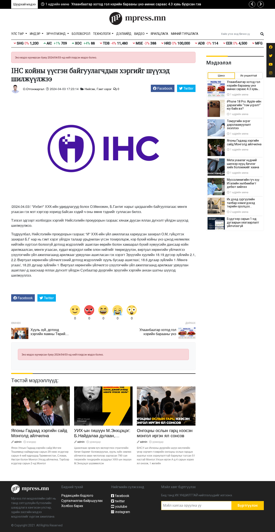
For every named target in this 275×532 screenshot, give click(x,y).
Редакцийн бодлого (77, 496)
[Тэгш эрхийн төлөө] (30, 488)
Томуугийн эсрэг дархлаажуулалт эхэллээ (239, 124)
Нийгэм (90, 89)
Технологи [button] (102, 33)
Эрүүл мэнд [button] (56, 33)
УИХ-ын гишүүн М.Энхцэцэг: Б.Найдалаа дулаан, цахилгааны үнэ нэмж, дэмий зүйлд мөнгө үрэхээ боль (103, 438)
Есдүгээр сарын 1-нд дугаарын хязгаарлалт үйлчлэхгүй (243, 222)
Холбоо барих (72, 506)
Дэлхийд (123, 33)
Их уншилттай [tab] (248, 75)
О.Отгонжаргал (33, 89)
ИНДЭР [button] (35, 33)
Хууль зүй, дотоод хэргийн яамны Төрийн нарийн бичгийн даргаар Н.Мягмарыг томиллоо (50, 336)
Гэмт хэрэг (104, 89)
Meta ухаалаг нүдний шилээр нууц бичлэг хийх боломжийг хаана (243, 163)
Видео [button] (139, 33)
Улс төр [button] (17, 33)
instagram (122, 512)
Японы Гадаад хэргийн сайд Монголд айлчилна (39, 432)
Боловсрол (81, 33)
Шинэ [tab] (221, 75)
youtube (121, 506)
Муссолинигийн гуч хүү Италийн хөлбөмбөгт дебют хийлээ (243, 183)
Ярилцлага (159, 33)
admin (18, 441)
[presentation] (252, 4)
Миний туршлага (184, 33)
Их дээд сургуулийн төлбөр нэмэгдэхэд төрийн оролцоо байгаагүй (241, 205)
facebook (122, 496)
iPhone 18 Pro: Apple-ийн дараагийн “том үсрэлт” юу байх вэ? (244, 105)
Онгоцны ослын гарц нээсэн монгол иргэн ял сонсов (164, 432)
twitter (120, 501)
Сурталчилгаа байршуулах (82, 501)
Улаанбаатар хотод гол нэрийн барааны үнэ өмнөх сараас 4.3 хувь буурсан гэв (136, 4)
